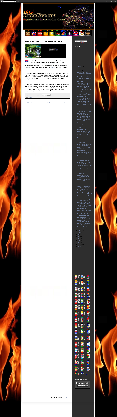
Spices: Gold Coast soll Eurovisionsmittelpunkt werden (83, 176)
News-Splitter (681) (81, 81)
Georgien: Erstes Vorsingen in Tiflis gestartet (84, 90)
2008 (77, 267)
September (80, 230)
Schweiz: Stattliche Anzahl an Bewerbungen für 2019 (84, 227)
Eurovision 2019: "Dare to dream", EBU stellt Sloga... (84, 87)
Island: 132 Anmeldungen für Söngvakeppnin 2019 (84, 105)
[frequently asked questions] (82, 388)
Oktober (79, 70)
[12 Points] (88, 35)
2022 (77, 57)
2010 (77, 263)
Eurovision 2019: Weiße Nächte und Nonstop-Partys (84, 114)
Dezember (80, 66)
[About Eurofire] (58, 35)
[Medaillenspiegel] (82, 35)
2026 (77, 49)
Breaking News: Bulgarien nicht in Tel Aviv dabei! (83, 160)
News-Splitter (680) (81, 96)
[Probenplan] (70, 35)
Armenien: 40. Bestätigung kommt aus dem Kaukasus (84, 187)
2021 (77, 59)
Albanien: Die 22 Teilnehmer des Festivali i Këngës (84, 135)
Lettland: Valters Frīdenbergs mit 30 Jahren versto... (84, 145)
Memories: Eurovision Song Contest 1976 (83, 148)
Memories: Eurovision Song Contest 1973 (83, 180)
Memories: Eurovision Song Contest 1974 (83, 172)
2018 (77, 65)
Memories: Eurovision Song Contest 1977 (83, 141)
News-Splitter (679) (81, 108)
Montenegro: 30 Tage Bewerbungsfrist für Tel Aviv (84, 93)
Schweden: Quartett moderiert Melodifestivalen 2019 (84, 99)
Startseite (48, 102)
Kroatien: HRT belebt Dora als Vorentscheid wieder (84, 224)
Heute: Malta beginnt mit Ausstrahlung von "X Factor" (84, 193)
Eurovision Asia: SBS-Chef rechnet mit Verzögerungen (84, 218)
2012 (77, 259)
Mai (78, 238)
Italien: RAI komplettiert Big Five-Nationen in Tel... (83, 199)
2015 (77, 253)
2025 (77, 51)
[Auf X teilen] (46, 95)
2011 (77, 261)
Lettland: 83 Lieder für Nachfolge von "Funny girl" (84, 110)
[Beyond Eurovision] (28, 35)
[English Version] (76, 35)
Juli (78, 234)
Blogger (65, 397)
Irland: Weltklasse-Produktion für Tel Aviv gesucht (84, 211)
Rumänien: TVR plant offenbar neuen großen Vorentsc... (84, 203)
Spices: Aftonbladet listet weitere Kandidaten (83, 102)
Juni (79, 236)
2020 (77, 61)
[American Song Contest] (64, 35)
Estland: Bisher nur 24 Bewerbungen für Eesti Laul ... (84, 78)
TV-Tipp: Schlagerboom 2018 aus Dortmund (84, 166)
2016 (77, 251)
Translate (86, 43)
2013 (77, 257)
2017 (77, 249)
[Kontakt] (52, 35)
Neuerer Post (29, 102)
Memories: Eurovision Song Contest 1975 (83, 156)
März (79, 242)
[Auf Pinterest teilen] (50, 95)
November (80, 68)
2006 (77, 271)
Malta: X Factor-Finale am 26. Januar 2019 (84, 126)
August (79, 232)
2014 (77, 255)
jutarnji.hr (53, 67)
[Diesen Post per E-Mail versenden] (43, 95)
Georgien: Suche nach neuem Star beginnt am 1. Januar (84, 153)
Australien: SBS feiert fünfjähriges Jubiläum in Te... (84, 221)
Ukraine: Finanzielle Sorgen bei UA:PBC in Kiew (83, 117)
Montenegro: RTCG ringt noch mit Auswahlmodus (84, 163)
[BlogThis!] (45, 95)
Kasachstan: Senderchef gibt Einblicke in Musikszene (84, 132)
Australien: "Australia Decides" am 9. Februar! (84, 169)
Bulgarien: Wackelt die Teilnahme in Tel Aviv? (83, 183)
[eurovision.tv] (46, 35)
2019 (77, 63)
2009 (77, 265)
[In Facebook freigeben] (48, 95)
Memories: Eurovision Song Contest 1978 (83, 120)
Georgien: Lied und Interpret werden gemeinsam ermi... (84, 123)
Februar (79, 244)
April (79, 240)
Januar (79, 246)
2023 (77, 55)
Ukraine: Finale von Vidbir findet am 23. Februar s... (83, 138)
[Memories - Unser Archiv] (40, 35)
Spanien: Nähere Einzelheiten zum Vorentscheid (84, 206)
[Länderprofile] (34, 35)
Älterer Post (66, 102)
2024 (77, 53)
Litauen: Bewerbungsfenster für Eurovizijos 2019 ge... (84, 214)
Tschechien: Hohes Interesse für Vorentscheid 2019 (84, 84)
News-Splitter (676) (81, 208)
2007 (77, 269)
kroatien (30, 97)
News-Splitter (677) (81, 150)
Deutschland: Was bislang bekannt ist (83, 190)
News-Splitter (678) (81, 129)
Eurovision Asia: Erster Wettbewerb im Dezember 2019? (84, 74)
